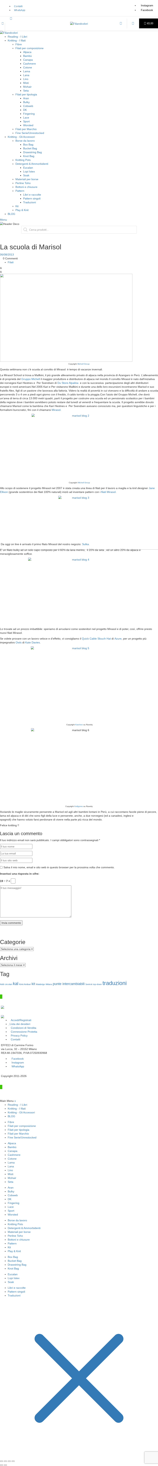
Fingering (29, 113)
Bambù (27, 55)
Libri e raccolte (32, 194)
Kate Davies (32, 642)
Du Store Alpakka (68, 382)
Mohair (27, 86)
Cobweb (28, 106)
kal (15, 983)
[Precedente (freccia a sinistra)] (1, 1465)
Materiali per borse (26, 179)
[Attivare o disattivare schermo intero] (5, 1461)
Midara (49, 984)
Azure (118, 638)
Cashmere (29, 63)
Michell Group (83, 364)
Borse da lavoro (25, 140)
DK (25, 109)
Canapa (28, 59)
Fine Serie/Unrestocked (29, 132)
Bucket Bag (30, 148)
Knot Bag (28, 156)
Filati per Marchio (26, 129)
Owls (19, 642)
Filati (10, 262)
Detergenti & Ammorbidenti (31, 163)
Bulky (26, 102)
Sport (26, 121)
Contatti (15, 1039)
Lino (25, 79)
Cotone (27, 67)
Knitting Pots (23, 159)
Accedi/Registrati (21, 1020)
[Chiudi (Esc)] (13, 1461)
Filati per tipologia (26, 94)
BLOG (11, 213)
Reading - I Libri (17, 36)
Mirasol (56, 409)
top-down (97, 984)
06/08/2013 (7, 254)
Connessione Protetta (24, 1031)
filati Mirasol (108, 491)
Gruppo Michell (31, 379)
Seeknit (88, 984)
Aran (26, 98)
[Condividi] (9, 1461)
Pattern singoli (31, 198)
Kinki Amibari (25, 984)
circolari (8, 984)
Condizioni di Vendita (23, 1027)
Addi (2, 984)
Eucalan (28, 167)
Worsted (28, 125)
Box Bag (28, 144)
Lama (26, 71)
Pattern (19, 190)
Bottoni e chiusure (26, 186)
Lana (26, 75)
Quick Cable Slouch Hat (97, 638)
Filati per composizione (29, 48)
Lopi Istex (29, 171)
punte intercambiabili (69, 984)
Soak (26, 175)
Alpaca (27, 52)
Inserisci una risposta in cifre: (19, 873)
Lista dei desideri (20, 1024)
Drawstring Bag (32, 152)
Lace (26, 117)
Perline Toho (23, 183)
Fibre (18, 44)
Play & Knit (22, 210)
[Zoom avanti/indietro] (1, 1461)
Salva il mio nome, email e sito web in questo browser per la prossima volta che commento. (59, 867)
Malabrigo (40, 984)
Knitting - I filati (17, 40)
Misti (26, 82)
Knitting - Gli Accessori (21, 136)
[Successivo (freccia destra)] (5, 1465)
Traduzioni (29, 202)
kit (33, 984)
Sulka (85, 544)
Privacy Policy (19, 1035)
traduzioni (115, 983)
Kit (16, 206)
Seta (26, 90)
